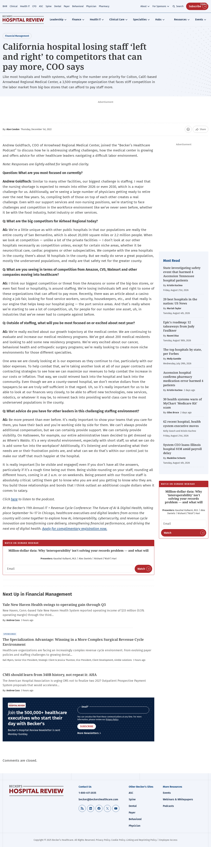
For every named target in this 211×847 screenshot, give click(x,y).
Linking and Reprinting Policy (141, 840)
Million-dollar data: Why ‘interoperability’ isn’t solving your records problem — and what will (78, 550)
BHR (5, 6)
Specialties (140, 19)
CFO (34, 6)
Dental (57, 6)
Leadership (56, 19)
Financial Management (17, 36)
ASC (41, 6)
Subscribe (195, 6)
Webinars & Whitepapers (178, 799)
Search (179, 6)
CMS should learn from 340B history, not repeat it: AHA (50, 674)
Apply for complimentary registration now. (74, 528)
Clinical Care (116, 19)
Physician (91, 6)
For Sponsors (159, 6)
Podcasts (168, 806)
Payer (67, 6)
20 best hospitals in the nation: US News (180, 301)
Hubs (158, 19)
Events (199, 19)
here (14, 499)
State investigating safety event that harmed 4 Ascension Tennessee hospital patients (181, 274)
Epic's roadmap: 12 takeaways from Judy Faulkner (178, 326)
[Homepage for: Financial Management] (23, 19)
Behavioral (78, 6)
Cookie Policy (118, 840)
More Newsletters (88, 733)
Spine (49, 6)
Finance (76, 19)
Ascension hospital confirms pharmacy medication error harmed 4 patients (183, 379)
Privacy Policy (112, 719)
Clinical (13, 6)
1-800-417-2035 (87, 792)
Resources (180, 19)
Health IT (25, 6)
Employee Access (168, 840)
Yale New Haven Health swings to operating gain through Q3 (55, 604)
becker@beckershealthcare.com (98, 799)
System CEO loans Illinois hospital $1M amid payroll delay (182, 449)
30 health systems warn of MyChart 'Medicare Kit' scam (182, 403)
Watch (141, 568)
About (143, 6)
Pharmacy (104, 6)
